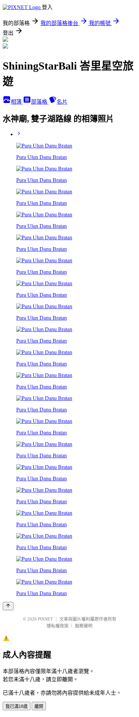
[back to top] (8, 606)
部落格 (40, 102)
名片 (62, 102)
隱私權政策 (57, 625)
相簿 (17, 102)
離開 (38, 706)
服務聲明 (83, 625)
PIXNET (45, 618)
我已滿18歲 (16, 706)
